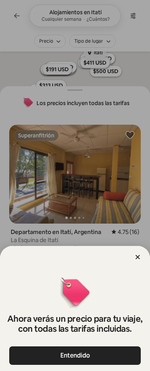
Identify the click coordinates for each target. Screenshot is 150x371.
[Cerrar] (138, 257)
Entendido (75, 355)
